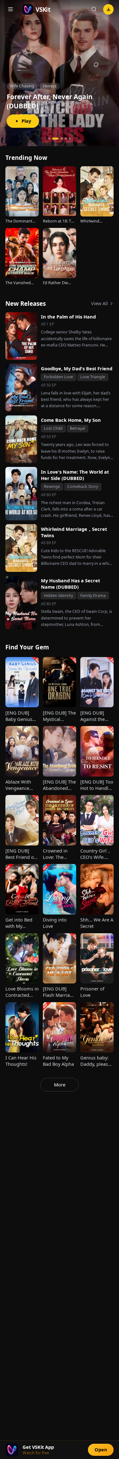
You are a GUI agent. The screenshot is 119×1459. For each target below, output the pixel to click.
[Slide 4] (66, 139)
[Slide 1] (49, 139)
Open (101, 1449)
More (59, 1084)
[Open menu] (10, 9)
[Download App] (108, 9)
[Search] (94, 9)
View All (99, 303)
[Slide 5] (70, 139)
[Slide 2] (53, 139)
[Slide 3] (59, 139)
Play (26, 121)
